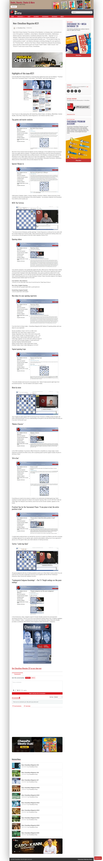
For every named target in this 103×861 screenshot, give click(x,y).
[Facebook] (75, 91)
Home (12, 16)
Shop (29, 16)
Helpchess (54, 16)
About (62, 16)
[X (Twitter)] (68, 91)
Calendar (36, 16)
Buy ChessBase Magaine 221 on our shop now (26, 668)
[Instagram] (79, 91)
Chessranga (45, 16)
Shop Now (78, 55)
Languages (20, 16)
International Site (71, 114)
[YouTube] (72, 91)
